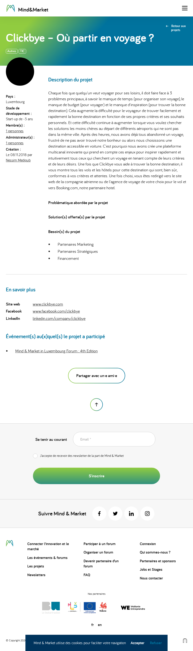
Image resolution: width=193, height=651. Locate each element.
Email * (85, 439)
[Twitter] (115, 513)
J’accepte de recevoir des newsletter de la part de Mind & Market (82, 456)
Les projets (35, 566)
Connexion (148, 543)
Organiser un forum (98, 552)
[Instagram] (147, 513)
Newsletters (36, 574)
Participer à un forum (100, 543)
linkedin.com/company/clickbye (59, 318)
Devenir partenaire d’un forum (101, 564)
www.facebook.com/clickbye (56, 311)
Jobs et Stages (151, 569)
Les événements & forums (47, 557)
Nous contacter (151, 578)
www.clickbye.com (48, 304)
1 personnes (15, 131)
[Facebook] (99, 513)
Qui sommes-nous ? (155, 552)
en (100, 624)
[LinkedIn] (131, 513)
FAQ (87, 574)
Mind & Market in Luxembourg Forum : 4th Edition (56, 351)
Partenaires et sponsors (158, 561)
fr (92, 624)
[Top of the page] (96, 404)
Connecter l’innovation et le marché (48, 546)
